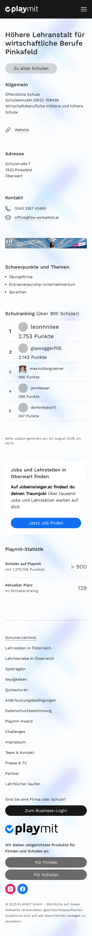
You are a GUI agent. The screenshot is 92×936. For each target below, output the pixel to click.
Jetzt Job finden (46, 522)
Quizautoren (16, 690)
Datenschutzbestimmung (28, 710)
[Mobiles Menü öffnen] (83, 9)
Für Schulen (46, 874)
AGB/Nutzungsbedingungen (30, 700)
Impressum (15, 742)
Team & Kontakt (19, 752)
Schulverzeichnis (20, 637)
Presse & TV (16, 763)
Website (22, 130)
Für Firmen (46, 862)
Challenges (15, 731)
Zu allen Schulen (31, 68)
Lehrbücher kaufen (22, 784)
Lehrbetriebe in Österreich (29, 658)
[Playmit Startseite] (21, 9)
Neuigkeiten (16, 679)
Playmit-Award (19, 721)
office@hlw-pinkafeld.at (37, 217)
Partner (12, 773)
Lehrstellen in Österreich (28, 648)
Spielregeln (15, 669)
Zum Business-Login (46, 810)
